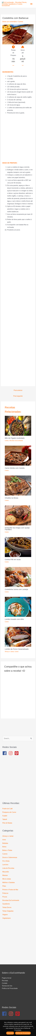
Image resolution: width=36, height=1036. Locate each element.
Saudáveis (6, 904)
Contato (4, 983)
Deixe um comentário (9, 21)
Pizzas (4, 897)
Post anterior (18, 390)
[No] (34, 1028)
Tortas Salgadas (7, 911)
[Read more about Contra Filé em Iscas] (18, 547)
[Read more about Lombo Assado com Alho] (18, 607)
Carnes (20, 21)
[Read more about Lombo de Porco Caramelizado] (18, 636)
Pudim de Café (7, 808)
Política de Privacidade (10, 988)
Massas (5, 875)
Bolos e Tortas (7, 850)
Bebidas (5, 843)
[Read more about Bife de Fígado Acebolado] (18, 425)
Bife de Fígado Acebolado (15, 438)
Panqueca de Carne (9, 812)
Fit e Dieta (5, 861)
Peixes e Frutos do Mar (10, 889)
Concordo (10, 1033)
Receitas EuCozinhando (16, 440)
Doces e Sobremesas (9, 857)
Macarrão (5, 872)
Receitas (5, 980)
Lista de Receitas (8, 868)
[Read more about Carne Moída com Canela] (18, 455)
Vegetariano (6, 918)
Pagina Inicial (6, 978)
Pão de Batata (7, 823)
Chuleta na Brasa (11, 498)
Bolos (4, 847)
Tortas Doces (6, 907)
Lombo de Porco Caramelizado (17, 649)
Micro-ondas (6, 879)
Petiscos (5, 893)
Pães (4, 886)
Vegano (5, 914)
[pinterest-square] (17, 753)
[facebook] (5, 753)
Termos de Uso (7, 986)
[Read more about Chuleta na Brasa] (18, 485)
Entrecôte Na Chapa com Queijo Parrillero (17, 529)
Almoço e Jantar (9, 651)
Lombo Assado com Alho (14, 619)
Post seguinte (18, 396)
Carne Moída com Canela (14, 468)
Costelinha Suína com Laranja (16, 589)
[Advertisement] (18, 138)
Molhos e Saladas (8, 882)
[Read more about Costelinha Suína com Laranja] (18, 577)
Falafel (4, 816)
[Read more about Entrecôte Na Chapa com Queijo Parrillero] (18, 515)
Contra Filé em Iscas (13, 559)
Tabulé (4, 819)
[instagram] (11, 753)
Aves (4, 839)
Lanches (5, 864)
